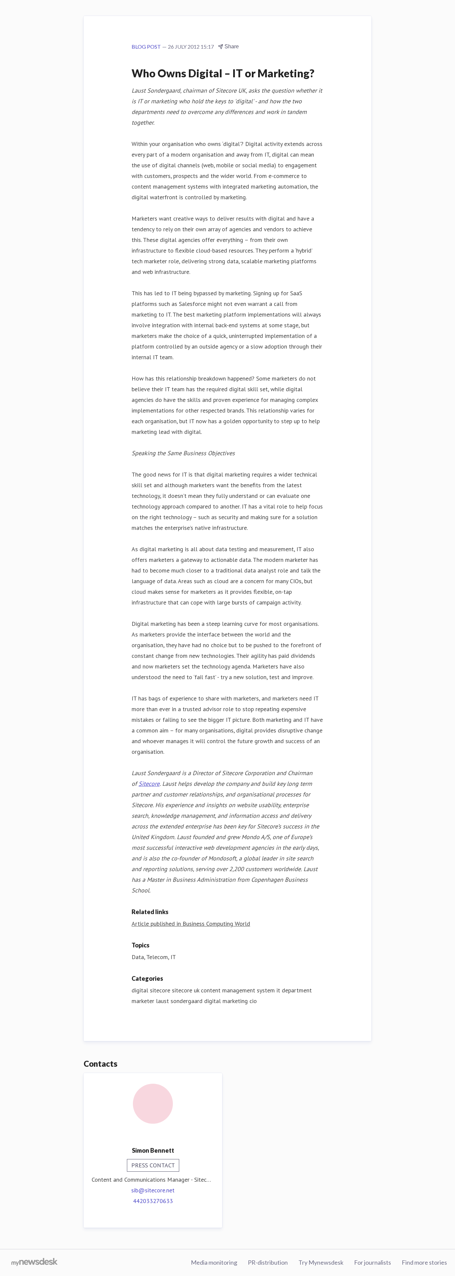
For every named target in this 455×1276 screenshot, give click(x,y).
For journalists (372, 1262)
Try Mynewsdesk (320, 1262)
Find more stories (424, 1262)
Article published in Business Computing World (191, 923)
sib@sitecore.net (153, 1190)
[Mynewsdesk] (34, 1262)
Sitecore (149, 783)
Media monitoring (214, 1262)
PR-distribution (268, 1262)
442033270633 (153, 1201)
